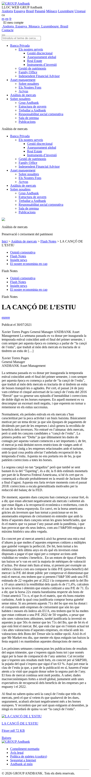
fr (10, 19)
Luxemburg (66, 11)
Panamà (40, 11)
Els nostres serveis (31, 49)
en (6, 19)
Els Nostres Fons (30, 87)
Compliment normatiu (24, 749)
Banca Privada (20, 45)
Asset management (22, 80)
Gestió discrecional (39, 53)
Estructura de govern (32, 106)
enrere (6, 317)
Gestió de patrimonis (32, 68)
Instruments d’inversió (42, 64)
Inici (5, 241)
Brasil (30, 11)
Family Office (28, 72)
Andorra (7, 11)
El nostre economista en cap (28, 264)
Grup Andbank (29, 102)
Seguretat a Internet (23, 760)
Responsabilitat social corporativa (41, 114)
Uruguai (79, 11)
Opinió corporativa (22, 252)
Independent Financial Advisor (39, 76)
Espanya (19, 11)
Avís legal (16, 752)
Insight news (18, 260)
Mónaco (51, 11)
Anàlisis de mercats (23, 95)
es (3, 19)
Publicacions (27, 121)
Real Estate (34, 61)
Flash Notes (48, 241)
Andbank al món (21, 764)
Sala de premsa (29, 118)
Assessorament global (41, 57)
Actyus (23, 91)
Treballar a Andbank (32, 110)
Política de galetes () (28, 756)
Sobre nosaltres (29, 83)
